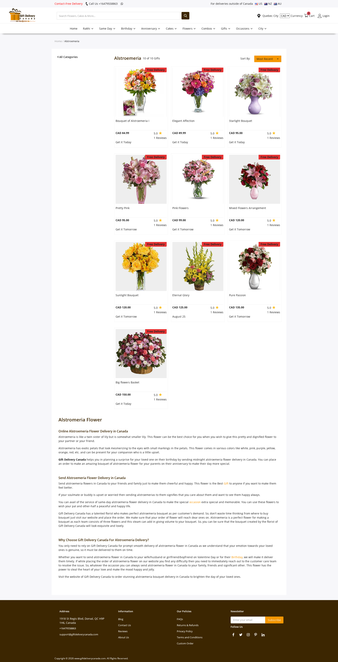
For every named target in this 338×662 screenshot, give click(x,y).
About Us (123, 637)
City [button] (261, 28)
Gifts (224, 28)
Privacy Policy (185, 631)
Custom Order (185, 643)
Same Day (106, 28)
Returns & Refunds (188, 625)
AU (279, 3)
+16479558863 (67, 628)
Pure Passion (237, 295)
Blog (120, 619)
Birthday (127, 28)
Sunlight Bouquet (127, 295)
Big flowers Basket (127, 382)
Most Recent (265, 59)
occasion (195, 502)
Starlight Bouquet (240, 121)
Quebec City (270, 16)
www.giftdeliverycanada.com (90, 658)
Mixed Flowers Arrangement (247, 208)
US (260, 3)
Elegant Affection (183, 121)
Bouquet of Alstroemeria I (132, 121)
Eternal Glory (180, 295)
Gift (226, 483)
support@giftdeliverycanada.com (78, 634)
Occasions (243, 28)
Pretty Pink (122, 208)
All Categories (68, 57)
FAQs (180, 619)
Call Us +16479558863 (103, 3)
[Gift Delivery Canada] (20, 15)
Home (73, 28)
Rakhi (87, 28)
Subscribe (274, 620)
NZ (269, 3)
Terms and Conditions (189, 637)
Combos (207, 28)
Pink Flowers (180, 208)
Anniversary (149, 28)
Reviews (123, 631)
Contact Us (124, 625)
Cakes (170, 28)
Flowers (187, 28)
